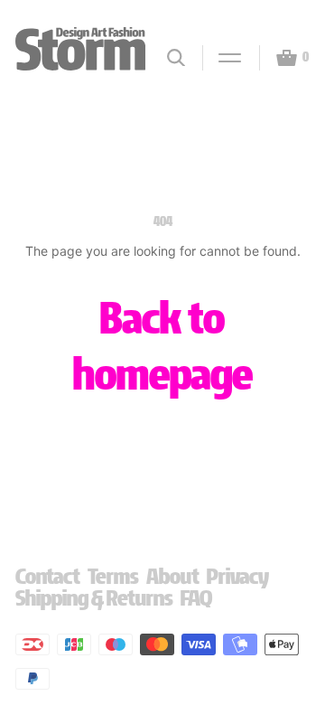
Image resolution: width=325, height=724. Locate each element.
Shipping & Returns (94, 598)
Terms (113, 576)
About (173, 576)
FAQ (196, 598)
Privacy (238, 576)
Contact (47, 576)
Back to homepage (163, 346)
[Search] (176, 57)
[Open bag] (279, 58)
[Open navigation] (222, 58)
